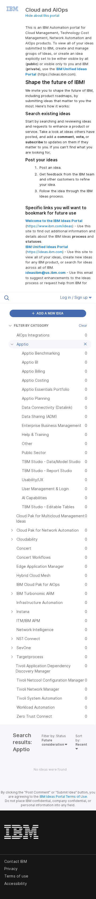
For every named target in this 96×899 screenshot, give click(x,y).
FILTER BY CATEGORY (31, 325)
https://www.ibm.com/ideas (49, 226)
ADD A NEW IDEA (49, 313)
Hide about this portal (42, 16)
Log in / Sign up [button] (74, 297)
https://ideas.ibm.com (44, 252)
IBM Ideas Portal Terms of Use (63, 797)
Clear (83, 325)
